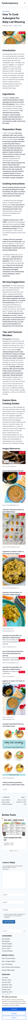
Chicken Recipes (7, 944)
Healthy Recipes (7, 946)
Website (5, 910)
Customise (14, 1013)
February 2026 (6, 980)
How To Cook (6, 948)
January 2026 (6, 982)
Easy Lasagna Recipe (8, 961)
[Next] (23, 834)
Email (5, 902)
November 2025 (7, 987)
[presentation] (14, 826)
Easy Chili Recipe (7, 964)
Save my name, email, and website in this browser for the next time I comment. (14, 915)
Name (5, 895)
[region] (14, 1007)
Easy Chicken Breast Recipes (11, 967)
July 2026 (5, 977)
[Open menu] (24, 3)
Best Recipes (6, 11)
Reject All (14, 1017)
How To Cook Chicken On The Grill (21, 801)
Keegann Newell (8, 25)
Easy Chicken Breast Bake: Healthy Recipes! (7, 801)
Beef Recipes (6, 939)
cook (4, 789)
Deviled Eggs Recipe (8, 970)
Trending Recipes (7, 951)
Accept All (14, 1009)
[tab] (10, 850)
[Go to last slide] (4, 834)
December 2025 (7, 984)
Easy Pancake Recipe (8, 958)
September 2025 (7, 992)
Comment (6, 869)
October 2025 (6, 989)
